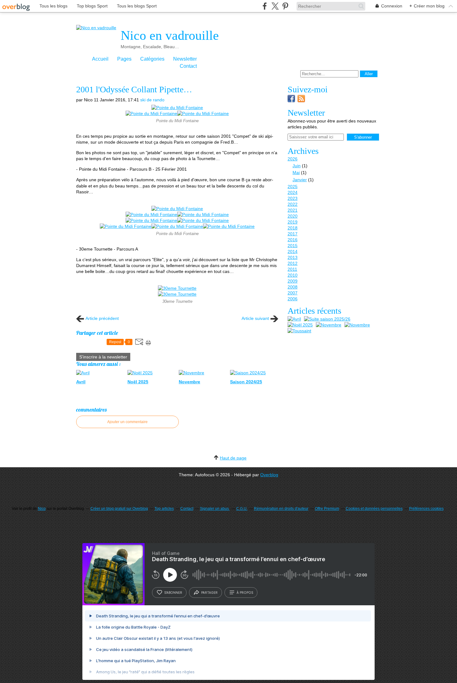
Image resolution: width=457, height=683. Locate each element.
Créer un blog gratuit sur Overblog (119, 508)
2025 (293, 186)
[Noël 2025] (300, 325)
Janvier (300, 179)
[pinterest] (285, 6)
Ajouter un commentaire (127, 422)
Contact (188, 66)
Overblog (269, 474)
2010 (293, 275)
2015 (293, 245)
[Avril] (294, 319)
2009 (293, 281)
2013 (293, 257)
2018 (293, 227)
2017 (293, 233)
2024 (293, 192)
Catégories (152, 59)
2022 (293, 204)
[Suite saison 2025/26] (327, 319)
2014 (293, 251)
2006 (293, 298)
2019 (293, 221)
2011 (292, 269)
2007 (293, 292)
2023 (293, 198)
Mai (296, 172)
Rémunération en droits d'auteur (281, 508)
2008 (293, 286)
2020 (293, 216)
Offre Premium (327, 508)
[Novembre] (328, 325)
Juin (297, 165)
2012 (293, 263)
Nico (42, 508)
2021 (293, 210)
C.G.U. (241, 508)
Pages (124, 59)
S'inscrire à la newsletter (103, 356)
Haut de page (233, 457)
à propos (245, 592)
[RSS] (301, 100)
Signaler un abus (215, 508)
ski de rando (152, 99)
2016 (293, 239)
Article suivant (255, 318)
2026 (293, 158)
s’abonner (173, 592)
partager (209, 592)
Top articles (164, 508)
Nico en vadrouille (170, 35)
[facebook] (265, 6)
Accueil (100, 59)
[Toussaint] (299, 331)
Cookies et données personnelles (374, 508)
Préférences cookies (426, 508)
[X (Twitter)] (275, 6)
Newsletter (185, 59)
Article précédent (102, 318)
